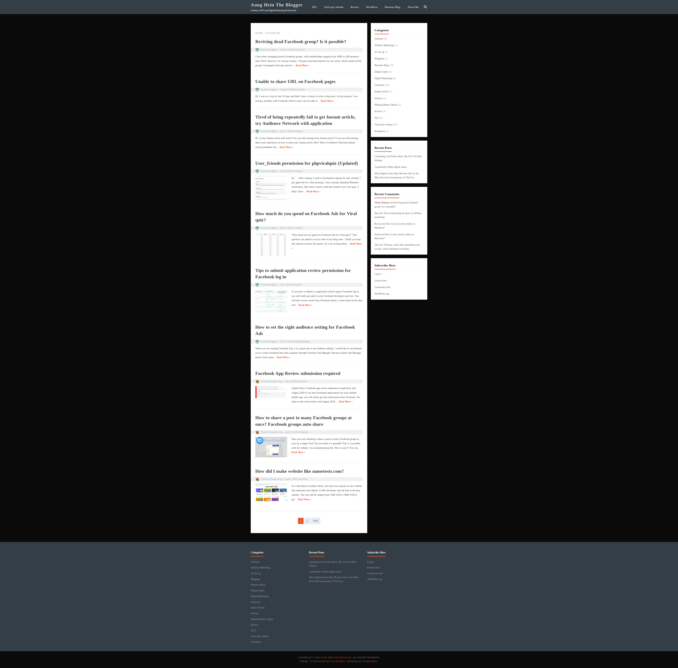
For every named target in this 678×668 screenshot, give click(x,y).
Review (355, 7)
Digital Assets (381, 71)
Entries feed (380, 280)
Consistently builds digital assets (390, 167)
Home (259, 33)
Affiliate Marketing (384, 45)
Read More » (303, 65)
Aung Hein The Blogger (277, 4)
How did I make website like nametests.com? (299, 471)
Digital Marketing (302, 341)
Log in (377, 274)
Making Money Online (385, 104)
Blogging (379, 58)
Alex (376, 245)
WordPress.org (381, 293)
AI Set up (379, 52)
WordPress (372, 7)
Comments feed (382, 287)
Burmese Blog (392, 7)
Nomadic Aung (275, 381)
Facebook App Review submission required (297, 373)
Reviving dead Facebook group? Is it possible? (300, 41)
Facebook (300, 49)
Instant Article (381, 91)
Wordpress (379, 131)
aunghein (273, 49)
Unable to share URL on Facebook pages (295, 81)
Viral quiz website (334, 7)
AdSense (378, 38)
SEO (314, 7)
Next (315, 520)
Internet (378, 98)
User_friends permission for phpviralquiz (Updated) (306, 163)
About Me (413, 7)
